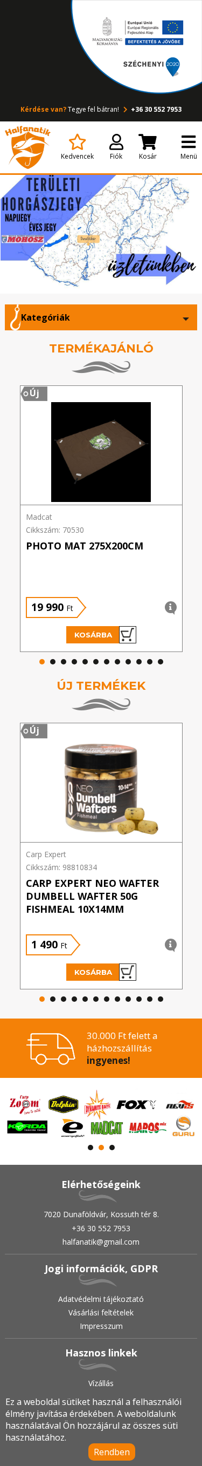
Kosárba (93, 634)
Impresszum (101, 1326)
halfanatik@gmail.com (101, 1242)
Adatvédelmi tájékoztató (101, 1299)
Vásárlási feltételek (101, 1312)
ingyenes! (108, 1060)
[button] (42, 661)
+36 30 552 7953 (155, 109)
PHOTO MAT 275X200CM (84, 545)
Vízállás (101, 1383)
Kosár (148, 156)
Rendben (112, 1452)
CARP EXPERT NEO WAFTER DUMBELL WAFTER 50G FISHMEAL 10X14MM (92, 896)
